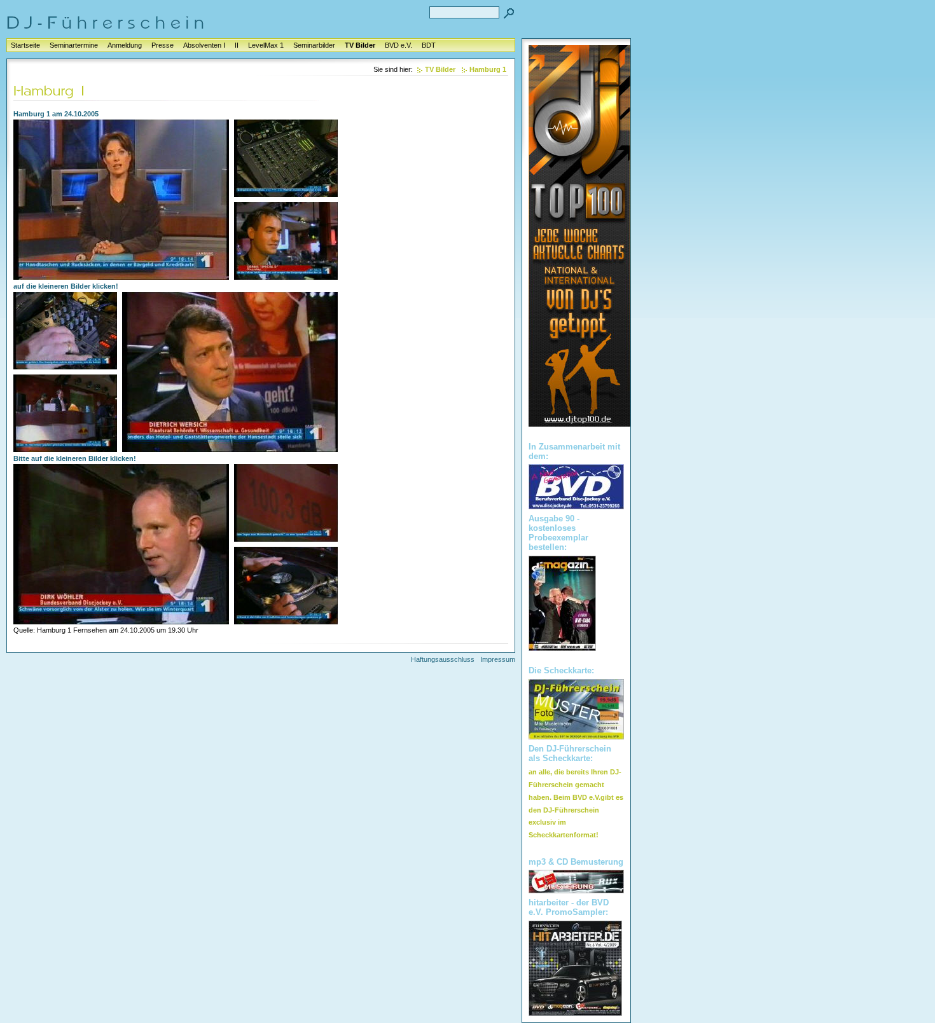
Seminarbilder (314, 45)
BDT (429, 45)
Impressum (497, 659)
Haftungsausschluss (442, 659)
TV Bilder (360, 45)
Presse (162, 45)
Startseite (25, 45)
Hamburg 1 (487, 69)
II (237, 45)
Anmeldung (124, 45)
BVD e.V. (398, 45)
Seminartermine (74, 45)
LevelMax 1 (266, 45)
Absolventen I (204, 45)
